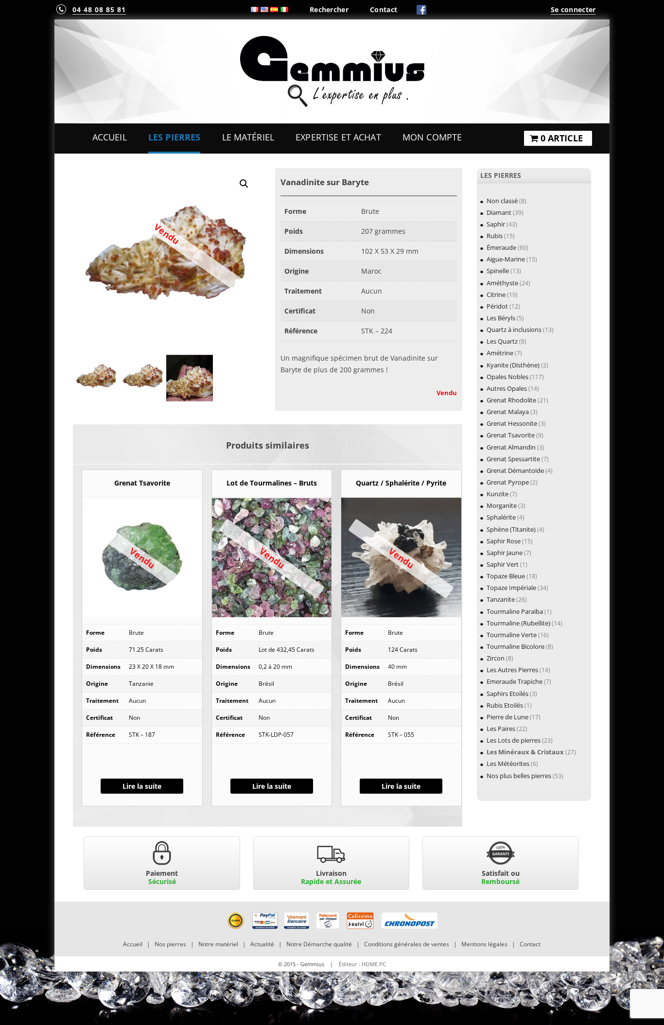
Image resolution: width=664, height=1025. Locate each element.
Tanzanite (501, 599)
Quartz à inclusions (514, 329)
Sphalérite (501, 517)
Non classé (502, 200)
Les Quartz (502, 341)
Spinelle (498, 270)
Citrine (496, 294)
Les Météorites (508, 763)
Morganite (502, 505)
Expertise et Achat (338, 137)
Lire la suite (141, 786)
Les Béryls (501, 317)
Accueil (109, 137)
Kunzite (497, 493)
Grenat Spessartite (513, 458)
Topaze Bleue (506, 576)
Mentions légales (484, 944)
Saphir (496, 224)
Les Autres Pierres (512, 669)
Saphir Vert (503, 564)
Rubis (495, 235)
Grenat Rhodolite (511, 400)
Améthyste (502, 282)
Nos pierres (170, 944)
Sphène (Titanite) (511, 529)
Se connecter (573, 9)
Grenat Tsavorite (511, 435)
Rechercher (329, 9)
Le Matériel (248, 137)
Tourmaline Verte (512, 634)
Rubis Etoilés (505, 705)
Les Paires (501, 728)
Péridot (497, 306)
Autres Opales (507, 388)
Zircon (496, 658)
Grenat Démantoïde (515, 470)
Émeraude (501, 247)
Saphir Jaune (505, 552)
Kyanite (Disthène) (513, 365)
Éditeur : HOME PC (362, 964)
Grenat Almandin (511, 447)
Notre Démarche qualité (319, 944)
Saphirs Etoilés (507, 693)
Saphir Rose (504, 541)
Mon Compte (432, 137)
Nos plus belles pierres (519, 775)
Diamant (499, 212)
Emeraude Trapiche (514, 681)
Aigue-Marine (506, 259)
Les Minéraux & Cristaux (525, 751)
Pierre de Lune (507, 716)
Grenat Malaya (508, 411)
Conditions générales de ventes (406, 944)
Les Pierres (174, 137)
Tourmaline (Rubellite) (518, 623)
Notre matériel (218, 944)
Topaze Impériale (511, 587)
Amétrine (500, 352)
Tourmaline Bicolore (515, 646)
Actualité (262, 944)
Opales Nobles (507, 376)
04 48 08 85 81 (99, 9)
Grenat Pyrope (508, 482)
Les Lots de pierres (514, 740)
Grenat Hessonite (512, 423)
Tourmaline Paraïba (515, 611)
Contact (383, 9)
